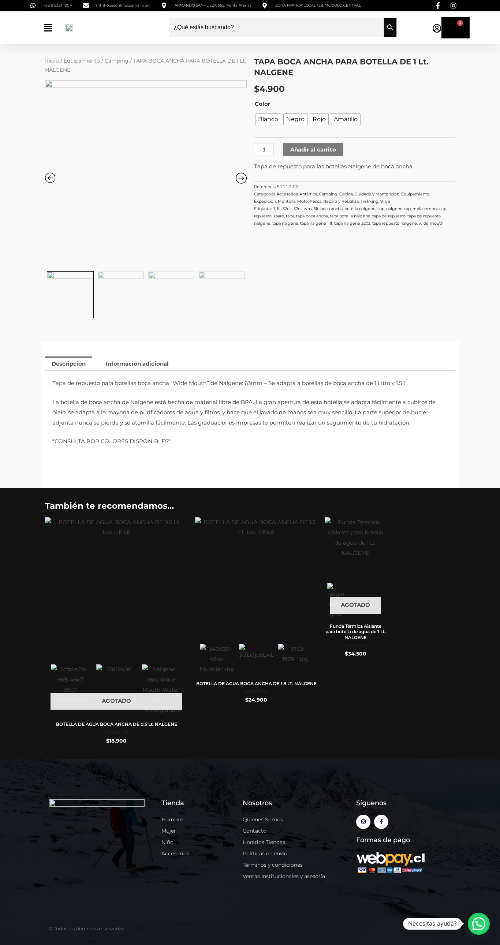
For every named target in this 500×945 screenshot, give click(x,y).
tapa (290, 216)
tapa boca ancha (312, 216)
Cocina (346, 194)
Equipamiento (82, 61)
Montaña (286, 201)
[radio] (268, 119)
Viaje (385, 201)
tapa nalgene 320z (352, 223)
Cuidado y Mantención (377, 194)
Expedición (265, 201)
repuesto (263, 216)
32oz (287, 208)
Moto (302, 201)
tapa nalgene (285, 223)
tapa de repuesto (389, 216)
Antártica (308, 194)
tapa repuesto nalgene (394, 223)
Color (262, 103)
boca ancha (331, 208)
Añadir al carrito (313, 149)
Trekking (369, 201)
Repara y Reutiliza (341, 201)
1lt (279, 208)
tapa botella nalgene (350, 216)
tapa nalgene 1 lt (316, 223)
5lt (316, 208)
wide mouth (431, 223)
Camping (116, 61)
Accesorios (287, 194)
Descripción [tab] (69, 363)
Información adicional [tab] (137, 363)
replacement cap (429, 208)
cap (380, 208)
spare (278, 216)
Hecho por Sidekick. (427, 928)
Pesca (315, 201)
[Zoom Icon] (146, 174)
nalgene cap (398, 208)
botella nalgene (360, 208)
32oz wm (303, 208)
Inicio (52, 61)
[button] (48, 27)
